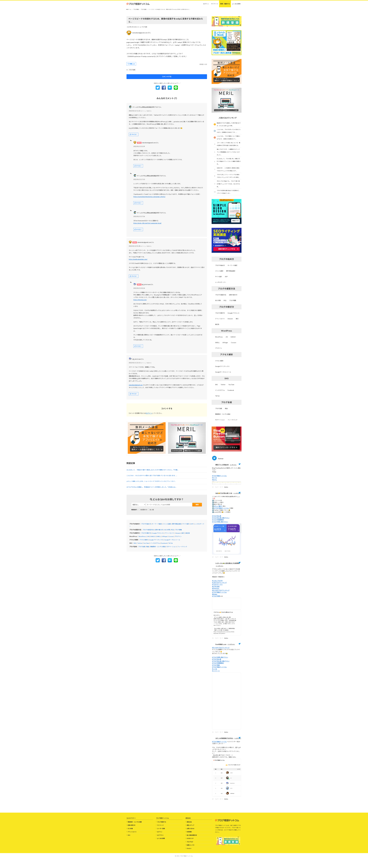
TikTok (170, 543)
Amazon (178, 533)
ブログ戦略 (178, 530)
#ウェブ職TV (218, 506)
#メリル (214, 477)
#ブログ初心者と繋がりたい (220, 518)
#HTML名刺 (216, 586)
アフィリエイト (169, 533)
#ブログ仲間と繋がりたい (220, 522)
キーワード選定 (157, 524)
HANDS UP (190, 838)
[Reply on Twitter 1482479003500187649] (213, 487)
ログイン (149, 413)
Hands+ (189, 848)
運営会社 (189, 822)
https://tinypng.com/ (140, 300)
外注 (172, 530)
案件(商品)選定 (176, 524)
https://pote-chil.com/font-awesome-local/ (147, 223)
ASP (192, 524)
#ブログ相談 (216, 665)
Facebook (164, 543)
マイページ (160, 825)
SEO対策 (167, 530)
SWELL (158, 536)
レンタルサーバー (220, 282)
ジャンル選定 (167, 524)
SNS (135, 543)
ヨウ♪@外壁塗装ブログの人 (224, 738)
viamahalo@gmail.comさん (141, 33)
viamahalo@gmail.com (136, 385)
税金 (147, 546)
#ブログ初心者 (216, 516)
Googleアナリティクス (156, 540)
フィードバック (182, 546)
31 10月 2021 (219, 566)
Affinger (164, 536)
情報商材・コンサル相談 (157, 546)
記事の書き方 (159, 530)
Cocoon (171, 536)
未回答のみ (143, 509)
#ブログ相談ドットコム (219, 476)
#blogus (214, 594)
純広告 (188, 533)
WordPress (142, 536)
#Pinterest (215, 588)
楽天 (183, 533)
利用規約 (189, 832)
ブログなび (190, 842)
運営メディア (190, 825)
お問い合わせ (190, 828)
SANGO (152, 536)
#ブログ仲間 (216, 596)
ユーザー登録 (161, 828)
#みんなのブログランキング (220, 590)
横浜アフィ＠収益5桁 (222, 464)
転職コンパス (190, 845)
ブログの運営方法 (148, 530)
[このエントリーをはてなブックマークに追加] (170, 89)
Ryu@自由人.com (220, 644)
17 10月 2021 (231, 644)
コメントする (166, 76)
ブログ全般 (144, 27)
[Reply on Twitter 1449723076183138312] (213, 732)
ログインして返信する (146, 111)
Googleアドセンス (157, 533)
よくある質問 (161, 838)
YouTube (146, 543)
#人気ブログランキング (219, 582)
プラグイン (178, 536)
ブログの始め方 (146, 524)
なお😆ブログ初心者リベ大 (223, 493)
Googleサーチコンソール (172, 540)
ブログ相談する (161, 822)
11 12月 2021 (237, 493)
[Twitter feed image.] (226, 483)
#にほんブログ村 (217, 580)
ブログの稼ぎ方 (146, 533)
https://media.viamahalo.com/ (138, 259)
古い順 (152, 509)
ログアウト (160, 835)
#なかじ (214, 479)
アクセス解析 (144, 540)
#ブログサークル (217, 584)
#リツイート (216, 671)
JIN (148, 536)
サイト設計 (185, 524)
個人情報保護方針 (192, 835)
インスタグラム (155, 543)
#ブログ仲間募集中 (218, 520)
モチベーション (171, 546)
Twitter (139, 543)
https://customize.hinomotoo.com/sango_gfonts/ (149, 196)
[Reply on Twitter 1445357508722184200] (213, 799)
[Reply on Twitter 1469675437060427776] (213, 557)
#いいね (214, 669)
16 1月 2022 (233, 464)
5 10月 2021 (237, 738)
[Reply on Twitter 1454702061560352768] (213, 638)
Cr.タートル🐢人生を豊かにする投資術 (227, 563)
